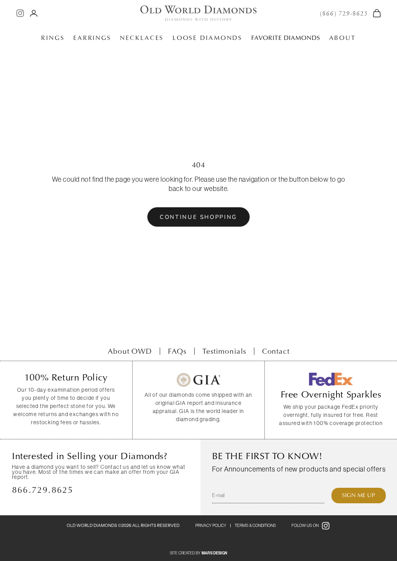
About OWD (130, 351)
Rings (52, 38)
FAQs (177, 351)
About (342, 38)
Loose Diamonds (207, 38)
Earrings (92, 38)
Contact (276, 351)
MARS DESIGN (214, 553)
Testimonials (224, 351)
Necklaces (142, 38)
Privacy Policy (210, 525)
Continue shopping (198, 217)
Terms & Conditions (255, 525)
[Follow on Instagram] (20, 13)
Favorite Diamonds (285, 38)
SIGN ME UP (358, 495)
